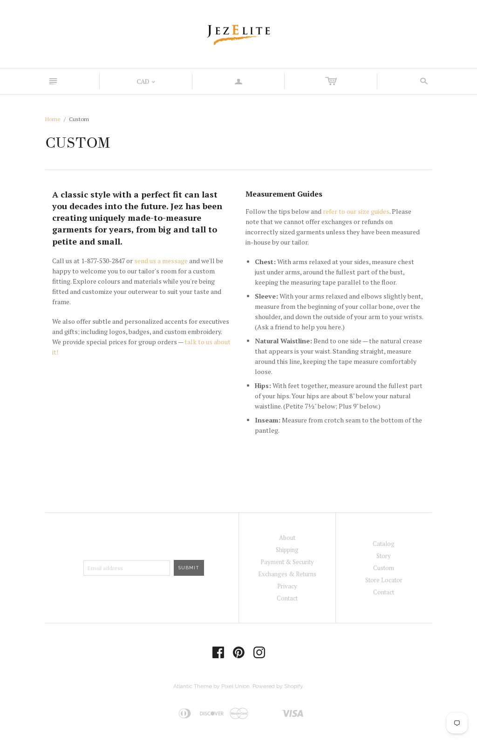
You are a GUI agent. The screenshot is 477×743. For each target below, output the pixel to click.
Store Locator (383, 580)
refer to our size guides (356, 211)
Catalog (384, 543)
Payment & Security (287, 562)
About (287, 537)
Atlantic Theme (192, 686)
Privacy (287, 586)
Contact (287, 598)
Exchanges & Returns (287, 574)
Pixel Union (235, 686)
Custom (383, 568)
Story (383, 556)
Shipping (287, 549)
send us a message (161, 260)
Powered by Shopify (277, 686)
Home (53, 119)
